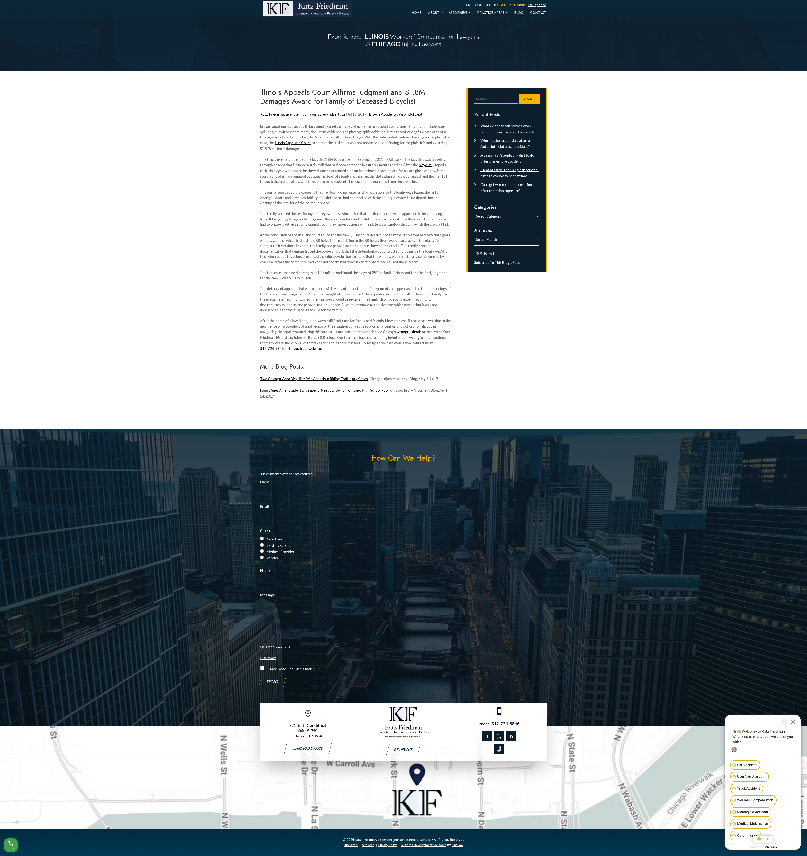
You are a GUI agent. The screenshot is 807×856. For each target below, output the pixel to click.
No (396, 436)
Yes (410, 436)
